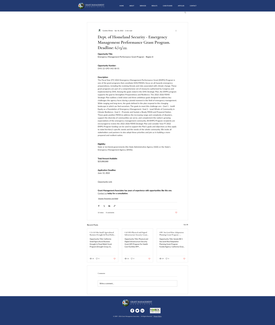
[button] (143, 5)
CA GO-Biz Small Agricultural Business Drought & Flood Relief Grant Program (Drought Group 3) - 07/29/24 (102, 233)
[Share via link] (115, 206)
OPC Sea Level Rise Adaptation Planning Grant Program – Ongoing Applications (171, 233)
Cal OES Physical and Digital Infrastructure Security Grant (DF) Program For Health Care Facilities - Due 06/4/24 (136, 233)
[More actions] (176, 30)
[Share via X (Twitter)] (104, 206)
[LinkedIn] (142, 311)
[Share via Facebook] (99, 206)
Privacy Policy (158, 316)
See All (186, 224)
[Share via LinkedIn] (109, 206)
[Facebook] (132, 311)
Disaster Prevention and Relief (108, 198)
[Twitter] (137, 311)
